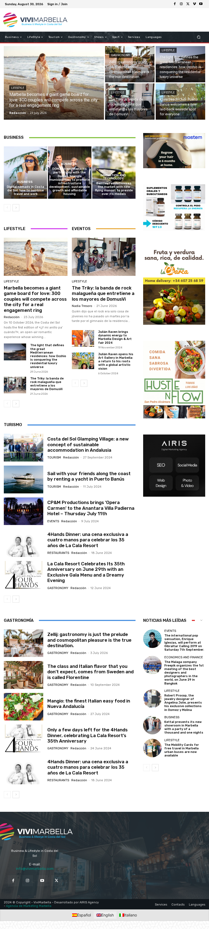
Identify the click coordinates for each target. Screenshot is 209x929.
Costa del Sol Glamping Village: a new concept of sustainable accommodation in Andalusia (88, 444)
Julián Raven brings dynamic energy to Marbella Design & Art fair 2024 (115, 337)
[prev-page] (7, 207)
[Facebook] (174, 4)
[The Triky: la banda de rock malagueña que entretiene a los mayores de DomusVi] (130, 101)
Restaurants (58, 552)
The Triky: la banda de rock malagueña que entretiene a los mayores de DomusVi (47, 384)
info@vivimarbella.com (35, 868)
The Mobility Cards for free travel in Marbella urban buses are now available (181, 750)
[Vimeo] (194, 4)
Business (25, 181)
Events (53, 521)
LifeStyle (17, 87)
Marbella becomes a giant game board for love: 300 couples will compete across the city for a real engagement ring (35, 299)
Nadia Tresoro (82, 306)
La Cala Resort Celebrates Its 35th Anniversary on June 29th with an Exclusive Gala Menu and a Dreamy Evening (86, 572)
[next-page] (16, 207)
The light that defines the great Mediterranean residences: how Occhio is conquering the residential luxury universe (48, 356)
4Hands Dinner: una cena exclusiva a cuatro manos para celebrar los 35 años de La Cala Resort (87, 540)
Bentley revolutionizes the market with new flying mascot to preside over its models (114, 189)
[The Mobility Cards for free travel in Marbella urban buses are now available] (152, 748)
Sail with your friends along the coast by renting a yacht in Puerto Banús (89, 476)
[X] (188, 4)
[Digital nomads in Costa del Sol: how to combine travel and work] (25, 172)
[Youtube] (201, 4)
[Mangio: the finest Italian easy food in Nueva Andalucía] (23, 707)
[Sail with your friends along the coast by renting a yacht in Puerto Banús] (23, 479)
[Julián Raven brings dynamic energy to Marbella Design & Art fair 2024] (83, 338)
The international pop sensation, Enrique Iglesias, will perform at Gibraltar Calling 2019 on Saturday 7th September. (184, 643)
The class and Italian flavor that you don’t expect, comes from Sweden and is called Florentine (90, 671)
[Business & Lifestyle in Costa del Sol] (32, 20)
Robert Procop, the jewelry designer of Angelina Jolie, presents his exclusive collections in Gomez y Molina (183, 703)
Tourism (54, 457)
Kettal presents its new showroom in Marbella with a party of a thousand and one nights (183, 727)
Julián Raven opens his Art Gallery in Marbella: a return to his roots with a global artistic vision (115, 361)
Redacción (12, 317)
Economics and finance (183, 657)
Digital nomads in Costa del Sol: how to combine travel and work (25, 190)
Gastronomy (120, 55)
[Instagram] (181, 4)
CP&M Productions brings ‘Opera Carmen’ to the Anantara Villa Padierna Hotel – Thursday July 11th (90, 508)
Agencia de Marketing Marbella (28, 905)
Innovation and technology (113, 177)
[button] (198, 37)
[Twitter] (56, 880)
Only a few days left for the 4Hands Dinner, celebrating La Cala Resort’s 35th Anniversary (87, 735)
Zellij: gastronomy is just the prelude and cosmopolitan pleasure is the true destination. (89, 640)
